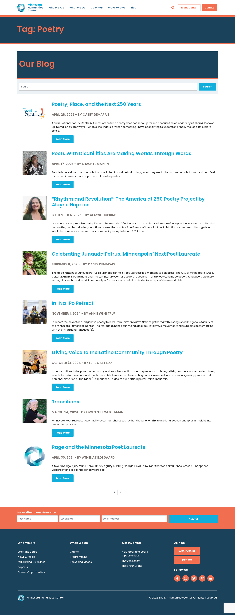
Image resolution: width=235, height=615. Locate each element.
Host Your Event (132, 566)
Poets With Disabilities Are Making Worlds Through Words (121, 153)
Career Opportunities (31, 572)
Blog (133, 7)
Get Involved (131, 543)
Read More (63, 139)
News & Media (26, 557)
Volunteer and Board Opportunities (135, 553)
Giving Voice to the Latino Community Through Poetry (117, 352)
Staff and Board (27, 552)
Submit (193, 519)
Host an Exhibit (131, 561)
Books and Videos (81, 562)
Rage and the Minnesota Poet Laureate (98, 447)
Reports (23, 567)
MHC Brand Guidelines (31, 562)
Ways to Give (116, 7)
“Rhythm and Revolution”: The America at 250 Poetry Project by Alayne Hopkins (128, 201)
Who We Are (56, 7)
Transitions (65, 401)
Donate (209, 7)
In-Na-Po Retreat (73, 303)
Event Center (189, 7)
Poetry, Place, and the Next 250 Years (96, 104)
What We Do (77, 7)
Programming (78, 557)
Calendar (97, 7)
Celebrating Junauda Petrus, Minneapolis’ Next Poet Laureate (126, 253)
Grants (74, 552)
